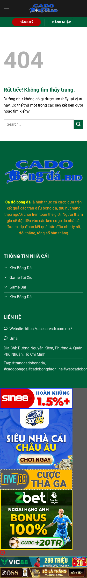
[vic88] (43, 561)
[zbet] (36, 519)
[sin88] (36, 398)
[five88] (36, 479)
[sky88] (36, 438)
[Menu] (6, 8)
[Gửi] (78, 124)
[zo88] (43, 572)
